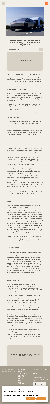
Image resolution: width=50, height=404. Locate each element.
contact (21, 379)
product (21, 370)
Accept (30, 398)
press (19, 380)
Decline (41, 398)
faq (19, 382)
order (20, 371)
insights (20, 377)
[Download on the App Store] (39, 384)
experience (22, 373)
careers (20, 384)
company (21, 375)
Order (46, 3)
